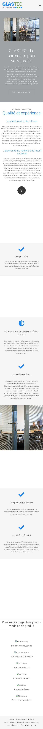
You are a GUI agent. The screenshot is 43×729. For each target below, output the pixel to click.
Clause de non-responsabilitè (28, 722)
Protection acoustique (21, 645)
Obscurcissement (21, 678)
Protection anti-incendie (22, 656)
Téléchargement (30, 725)
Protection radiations (21, 700)
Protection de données (15, 725)
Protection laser (21, 689)
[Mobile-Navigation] (40, 5)
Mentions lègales (10, 722)
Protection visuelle (21, 667)
